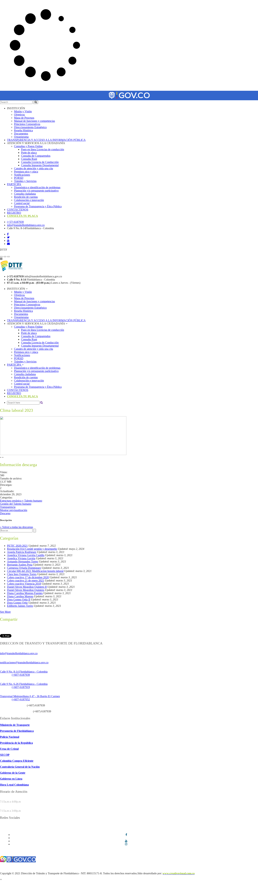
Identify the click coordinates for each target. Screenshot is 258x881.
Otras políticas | (233, 867)
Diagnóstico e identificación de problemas (37, 187)
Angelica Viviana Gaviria (21, 558)
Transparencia (7, 506)
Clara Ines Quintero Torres (22, 574)
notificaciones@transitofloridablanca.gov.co (24, 662)
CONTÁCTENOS (17, 209)
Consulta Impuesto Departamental (40, 165)
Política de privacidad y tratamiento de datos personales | (158, 867)
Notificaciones (22, 174)
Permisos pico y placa (26, 171)
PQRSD (18, 177)
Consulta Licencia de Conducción (40, 162)
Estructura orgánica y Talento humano (21, 500)
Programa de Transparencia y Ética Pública (38, 206)
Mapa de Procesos (24, 117)
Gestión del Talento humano (15, 503)
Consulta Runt (29, 158)
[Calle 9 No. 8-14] (5, 256)
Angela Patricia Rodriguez (21, 552)
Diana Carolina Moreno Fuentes (25, 593)
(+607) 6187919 (21, 687)
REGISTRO (14, 212)
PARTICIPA (14, 184)
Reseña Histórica (23, 130)
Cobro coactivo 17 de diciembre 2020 (28, 577)
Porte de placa (29, 152)
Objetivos (19, 114)
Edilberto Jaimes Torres (20, 605)
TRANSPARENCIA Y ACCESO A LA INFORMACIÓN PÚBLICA (46, 139)
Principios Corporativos (27, 124)
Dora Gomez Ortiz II (18, 599)
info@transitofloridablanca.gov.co (26, 225)
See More (5, 611)
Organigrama (21, 136)
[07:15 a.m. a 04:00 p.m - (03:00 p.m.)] (8, 256)
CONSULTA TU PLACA (22, 215)
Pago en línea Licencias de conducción (42, 149)
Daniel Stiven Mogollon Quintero (25, 590)
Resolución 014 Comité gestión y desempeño (32, 548)
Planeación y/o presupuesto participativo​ (36, 190)
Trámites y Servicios (25, 181)
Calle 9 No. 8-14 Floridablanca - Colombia (24, 671)
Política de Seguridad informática (107, 867)
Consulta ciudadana (25, 193)
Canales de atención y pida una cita (33, 168)
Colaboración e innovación (29, 200)
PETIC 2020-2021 (17, 545)
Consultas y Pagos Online (28, 146)
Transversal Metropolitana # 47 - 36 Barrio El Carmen (30, 696)
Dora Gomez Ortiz (17, 602)
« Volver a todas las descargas (16, 527)
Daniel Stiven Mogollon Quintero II (27, 586)
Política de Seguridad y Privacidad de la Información (57, 867)
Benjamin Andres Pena (19, 564)
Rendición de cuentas (26, 196)
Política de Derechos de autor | (207, 867)
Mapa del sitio (250, 867)
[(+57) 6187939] (1, 256)
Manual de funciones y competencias (34, 120)
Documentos (21, 133)
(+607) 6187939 (21, 674)
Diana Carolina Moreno (20, 596)
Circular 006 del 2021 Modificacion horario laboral (35, 571)
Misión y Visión (23, 111)
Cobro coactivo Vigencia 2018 (24, 583)
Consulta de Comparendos (35, 155)
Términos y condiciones (13, 867)
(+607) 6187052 (21, 699)
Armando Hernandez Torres (22, 561)
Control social (21, 203)
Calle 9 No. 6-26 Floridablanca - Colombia (24, 683)
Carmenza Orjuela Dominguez (24, 567)
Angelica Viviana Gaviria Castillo (25, 555)
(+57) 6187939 (15, 221)
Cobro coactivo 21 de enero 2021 (25, 580)
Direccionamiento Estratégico (30, 127)
